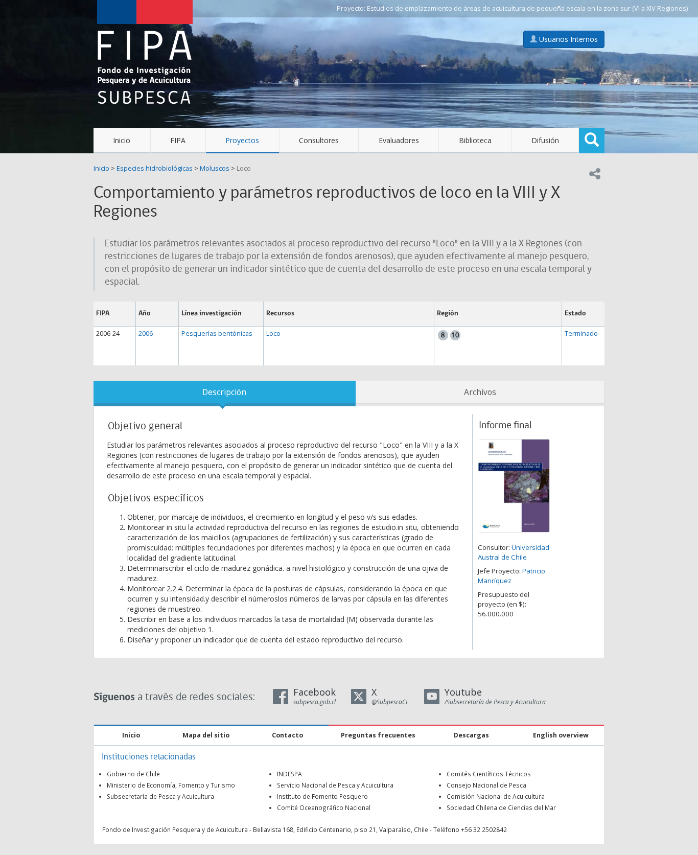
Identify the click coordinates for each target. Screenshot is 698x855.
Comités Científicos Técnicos (489, 774)
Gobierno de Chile (133, 774)
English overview (561, 735)
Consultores (319, 140)
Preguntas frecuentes (378, 735)
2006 (145, 333)
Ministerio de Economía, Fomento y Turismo (171, 785)
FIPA (177, 140)
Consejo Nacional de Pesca (486, 785)
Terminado (581, 333)
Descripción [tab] (224, 392)
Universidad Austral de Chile (513, 552)
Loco (244, 168)
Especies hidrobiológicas (155, 168)
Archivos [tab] (480, 392)
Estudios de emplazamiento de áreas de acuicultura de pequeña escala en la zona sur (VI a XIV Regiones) (527, 8)
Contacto (287, 735)
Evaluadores (399, 140)
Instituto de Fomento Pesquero (322, 796)
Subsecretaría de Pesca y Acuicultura (160, 796)
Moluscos (214, 168)
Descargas (471, 735)
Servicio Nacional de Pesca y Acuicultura (335, 785)
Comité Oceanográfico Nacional (323, 807)
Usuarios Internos (567, 39)
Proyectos (242, 140)
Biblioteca (475, 140)
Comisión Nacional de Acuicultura (496, 796)
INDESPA (289, 774)
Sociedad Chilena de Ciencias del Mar (501, 807)
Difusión (545, 140)
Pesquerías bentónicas (216, 333)
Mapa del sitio (205, 735)
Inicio (121, 140)
